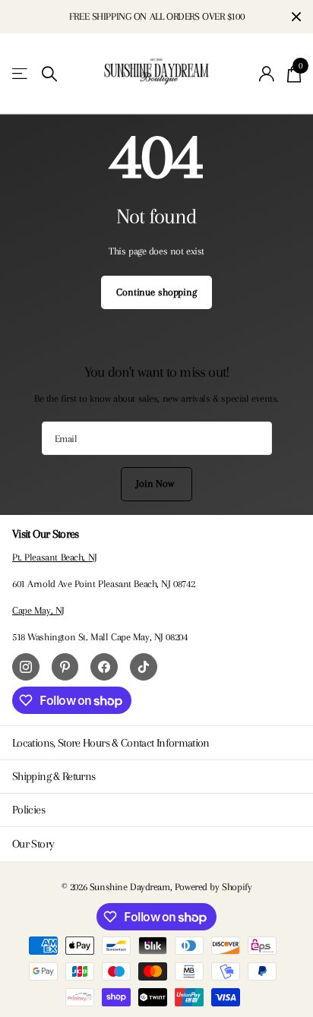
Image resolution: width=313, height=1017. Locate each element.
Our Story (33, 844)
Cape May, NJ (38, 610)
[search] (49, 74)
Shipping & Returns (53, 776)
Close (296, 16)
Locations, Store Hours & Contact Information (111, 743)
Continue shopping (156, 292)
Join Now (156, 483)
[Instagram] (26, 667)
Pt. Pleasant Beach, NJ (54, 557)
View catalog (21, 74)
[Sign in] (267, 73)
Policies (28, 809)
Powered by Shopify (213, 886)
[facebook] (104, 667)
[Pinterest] (65, 667)
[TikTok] (143, 667)
